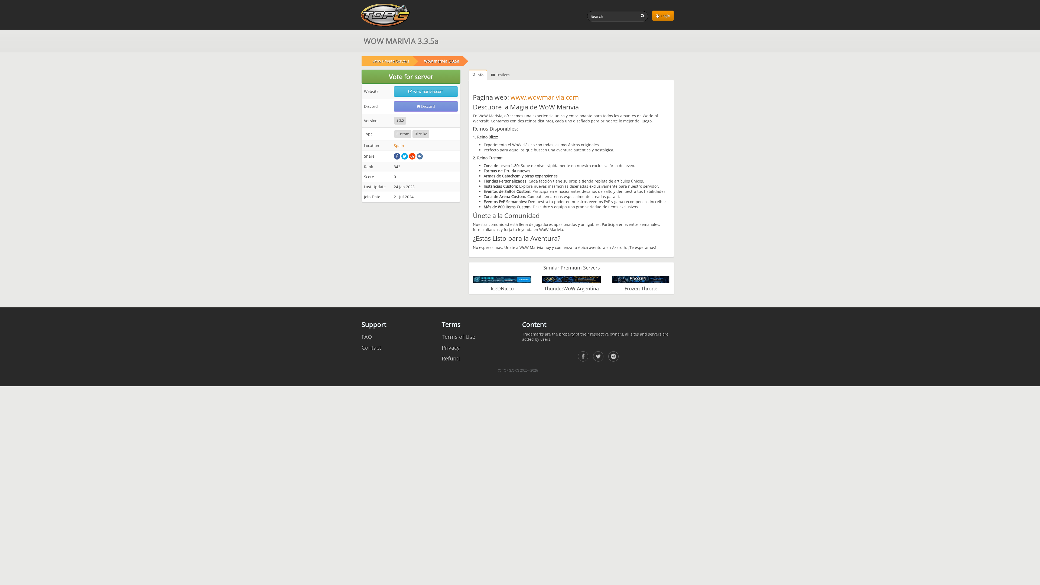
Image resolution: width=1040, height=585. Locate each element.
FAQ (367, 336)
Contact (371, 347)
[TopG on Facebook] (583, 356)
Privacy (451, 347)
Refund (451, 358)
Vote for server (411, 76)
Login (664, 15)
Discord (427, 106)
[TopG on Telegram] (613, 356)
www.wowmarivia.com (545, 97)
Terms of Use (458, 336)
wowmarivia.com (428, 91)
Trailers (502, 74)
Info (479, 74)
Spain (399, 145)
